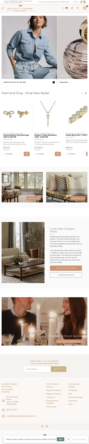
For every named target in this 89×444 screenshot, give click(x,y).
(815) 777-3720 (11, 410)
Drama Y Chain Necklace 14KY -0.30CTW (46, 136)
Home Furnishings (75, 397)
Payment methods (53, 390)
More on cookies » (79, 439)
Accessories (72, 390)
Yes (60, 439)
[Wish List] (78, 8)
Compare (9, 154)
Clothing (71, 387)
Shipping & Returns (53, 394)
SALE (70, 404)
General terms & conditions (52, 402)
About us (49, 387)
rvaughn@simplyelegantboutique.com (20, 416)
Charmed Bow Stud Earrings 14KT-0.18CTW (16, 136)
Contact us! (50, 397)
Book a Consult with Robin (66, 268)
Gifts (70, 394)
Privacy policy (51, 407)
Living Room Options (66, 275)
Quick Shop (72, 401)
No (69, 439)
